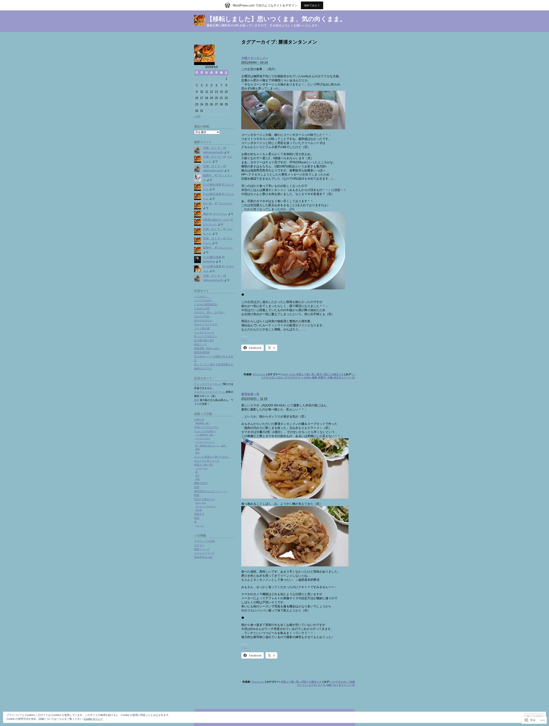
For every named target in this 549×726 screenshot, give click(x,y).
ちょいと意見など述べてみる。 (212, 456)
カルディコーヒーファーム (209, 391)
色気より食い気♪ (305, 374)
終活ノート (200, 344)
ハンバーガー (201, 468)
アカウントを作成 (204, 541)
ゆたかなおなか (203, 320)
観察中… (208, 175)
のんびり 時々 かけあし (209, 312)
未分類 (198, 510)
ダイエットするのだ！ (206, 506)
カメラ (321, 685)
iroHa (307, 377)
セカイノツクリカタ (205, 324)
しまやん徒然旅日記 (205, 304)
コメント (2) (348, 377)
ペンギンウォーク (204, 332)
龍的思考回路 (202, 352)
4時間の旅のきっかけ (216, 219)
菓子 (319, 374)
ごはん (279, 377)
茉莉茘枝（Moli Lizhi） (207, 348)
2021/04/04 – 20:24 (254, 62)
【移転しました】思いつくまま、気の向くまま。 (276, 18)
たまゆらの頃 (202, 308)
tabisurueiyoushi (213, 152)
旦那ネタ (199, 514)
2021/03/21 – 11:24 (254, 398)
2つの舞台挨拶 (212, 184)
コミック (199, 526)
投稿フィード (202, 549)
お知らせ (199, 419)
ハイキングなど (202, 438)
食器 (197, 479)
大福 (329, 377)
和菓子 (322, 377)
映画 (196, 518)
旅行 (197, 453)
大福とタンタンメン (254, 58)
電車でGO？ (201, 483)
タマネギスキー (294, 377)
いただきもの (338, 682)
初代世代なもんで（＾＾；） (211, 491)
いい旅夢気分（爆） (205, 435)
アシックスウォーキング (208, 384)
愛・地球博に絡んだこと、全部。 (211, 446)
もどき (312, 685)
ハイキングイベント (205, 442)
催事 (314, 377)
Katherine (209, 261)
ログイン (199, 545)
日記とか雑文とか (333, 374)
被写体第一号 (250, 394)
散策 (197, 449)
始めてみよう (312, 5)
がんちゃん (259, 374)
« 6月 (197, 116)
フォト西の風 (202, 328)
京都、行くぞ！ (213, 148)
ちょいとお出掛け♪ (205, 431)
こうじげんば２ (203, 300)
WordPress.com (203, 557)
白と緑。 (208, 203)
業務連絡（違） (202, 423)
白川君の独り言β (204, 340)
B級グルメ (333, 685)
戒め (206, 213)
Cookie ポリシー (93, 718)
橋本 (196, 400)
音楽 (196, 487)
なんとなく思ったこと (207, 460)
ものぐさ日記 (202, 316)
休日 (336, 377)
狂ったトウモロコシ (205, 336)
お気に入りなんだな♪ (206, 427)
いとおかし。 (202, 296)
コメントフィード (204, 553)
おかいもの (288, 374)
